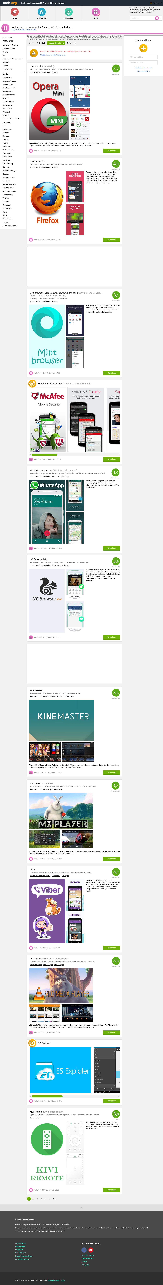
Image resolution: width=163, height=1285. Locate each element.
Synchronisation (8, 188)
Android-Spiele (20, 1243)
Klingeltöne (19, 1250)
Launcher (6, 140)
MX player (35, 783)
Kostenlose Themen (22, 1259)
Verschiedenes (8, 69)
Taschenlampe (8, 195)
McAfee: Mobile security (64, 383)
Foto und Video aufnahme (12, 119)
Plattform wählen (143, 71)
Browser (6, 98)
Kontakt (84, 1262)
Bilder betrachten (9, 95)
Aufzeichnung (8, 84)
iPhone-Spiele (20, 1246)
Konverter (6, 136)
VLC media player (39, 958)
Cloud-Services (8, 102)
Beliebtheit (41, 43)
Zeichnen (6, 222)
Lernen (5, 143)
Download (6, 112)
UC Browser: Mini (38, 559)
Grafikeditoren (8, 129)
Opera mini (35, 66)
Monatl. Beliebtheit (56, 43)
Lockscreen (7, 146)
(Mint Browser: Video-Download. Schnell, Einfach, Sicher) (66, 294)
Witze (5, 215)
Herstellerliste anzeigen (143, 68)
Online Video (7, 160)
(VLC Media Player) (58, 958)
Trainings (6, 198)
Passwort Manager (9, 171)
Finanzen (6, 115)
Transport (6, 202)
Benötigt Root (8, 91)
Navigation (6, 62)
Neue (31, 43)
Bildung (5, 52)
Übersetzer (7, 205)
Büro (4, 55)
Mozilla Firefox (37, 161)
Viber (32, 869)
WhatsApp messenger (41, 470)
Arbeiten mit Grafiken (10, 45)
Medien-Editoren (9, 150)
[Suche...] (157, 18)
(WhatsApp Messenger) (64, 470)
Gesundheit (7, 122)
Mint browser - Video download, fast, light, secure (55, 293)
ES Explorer (44, 1043)
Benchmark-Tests (9, 88)
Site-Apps (6, 181)
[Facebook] (85, 1252)
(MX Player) (46, 783)
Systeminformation (9, 191)
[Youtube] (91, 1252)
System (5, 66)
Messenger (7, 153)
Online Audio (7, 157)
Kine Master (36, 690)
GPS (4, 126)
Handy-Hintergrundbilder (24, 1256)
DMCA (63, 1281)
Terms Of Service (53, 1281)
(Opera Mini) (47, 66)
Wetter (5, 212)
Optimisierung (8, 164)
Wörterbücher (7, 219)
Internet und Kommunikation (13, 59)
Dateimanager (8, 105)
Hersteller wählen (88, 1255)
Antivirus (6, 74)
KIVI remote (36, 1112)
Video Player (7, 208)
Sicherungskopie (9, 177)
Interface (6, 133)
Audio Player (7, 77)
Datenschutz (7, 109)
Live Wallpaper (20, 1253)
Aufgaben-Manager (9, 81)
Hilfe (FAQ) (85, 1265)
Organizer (6, 167)
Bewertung (71, 43)
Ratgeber (6, 174)
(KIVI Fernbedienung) (53, 1112)
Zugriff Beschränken (10, 226)
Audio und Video (9, 49)
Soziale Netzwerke (9, 184)
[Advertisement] (13, 271)
